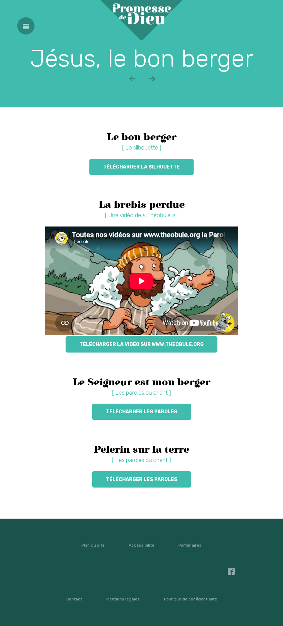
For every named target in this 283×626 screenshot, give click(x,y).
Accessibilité (141, 545)
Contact (74, 599)
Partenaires (190, 545)
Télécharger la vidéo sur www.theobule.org (141, 344)
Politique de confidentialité (190, 599)
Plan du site (93, 545)
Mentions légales (123, 599)
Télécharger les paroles (141, 412)
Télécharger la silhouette (141, 167)
